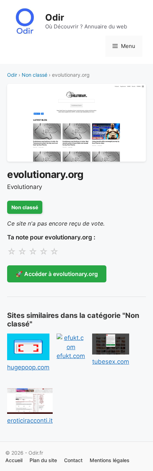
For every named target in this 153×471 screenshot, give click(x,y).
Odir (54, 17)
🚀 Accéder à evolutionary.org (57, 273)
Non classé (34, 75)
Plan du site (43, 460)
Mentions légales (110, 460)
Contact (73, 460)
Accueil (13, 460)
